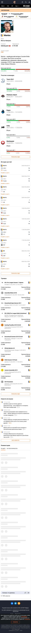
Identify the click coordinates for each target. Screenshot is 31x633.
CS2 (8, 6)
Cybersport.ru (12, 630)
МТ (12, 6)
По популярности (12, 448)
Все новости (15, 440)
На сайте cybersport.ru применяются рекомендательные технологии (15, 611)
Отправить (28, 592)
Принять (15, 622)
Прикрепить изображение (25, 592)
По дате (3, 448)
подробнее (24, 616)
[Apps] (22, 2)
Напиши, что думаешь (8, 592)
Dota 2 (2, 6)
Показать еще (15, 157)
